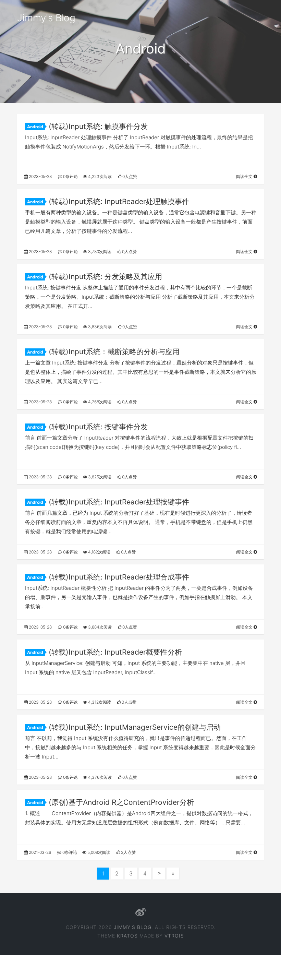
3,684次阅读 (99, 627)
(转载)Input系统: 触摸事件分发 (98, 126)
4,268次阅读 (99, 401)
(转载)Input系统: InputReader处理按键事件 (119, 502)
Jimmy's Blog (46, 18)
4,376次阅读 (99, 777)
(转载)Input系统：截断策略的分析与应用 (114, 351)
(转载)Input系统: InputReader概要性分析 (115, 652)
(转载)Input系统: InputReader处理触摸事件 (119, 201)
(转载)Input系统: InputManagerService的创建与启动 (135, 727)
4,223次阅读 (99, 176)
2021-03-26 (39, 852)
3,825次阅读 (99, 476)
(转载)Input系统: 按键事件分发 (98, 426)
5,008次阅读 (98, 852)
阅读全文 (245, 176)
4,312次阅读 (99, 702)
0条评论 (70, 176)
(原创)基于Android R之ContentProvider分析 (121, 802)
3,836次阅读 (99, 326)
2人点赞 (128, 852)
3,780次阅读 (99, 251)
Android (35, 126)
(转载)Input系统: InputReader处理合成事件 (119, 577)
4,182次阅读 (98, 551)
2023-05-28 (40, 176)
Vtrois (174, 936)
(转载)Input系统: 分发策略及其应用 (105, 276)
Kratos (127, 936)
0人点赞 (129, 176)
